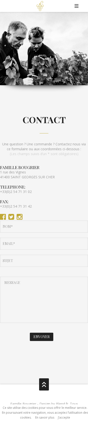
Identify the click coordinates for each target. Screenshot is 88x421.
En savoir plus (44, 417)
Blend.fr (62, 403)
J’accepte (64, 417)
